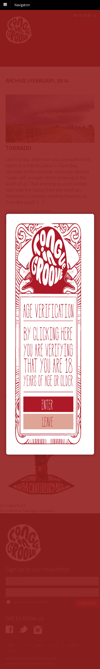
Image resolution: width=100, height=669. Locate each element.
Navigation (22, 4)
